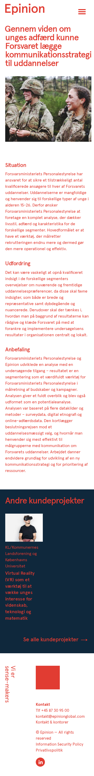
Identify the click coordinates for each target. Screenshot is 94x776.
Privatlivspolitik (49, 750)
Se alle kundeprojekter (51, 639)
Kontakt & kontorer (52, 722)
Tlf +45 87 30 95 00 (52, 711)
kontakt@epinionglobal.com (60, 717)
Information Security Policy (59, 744)
